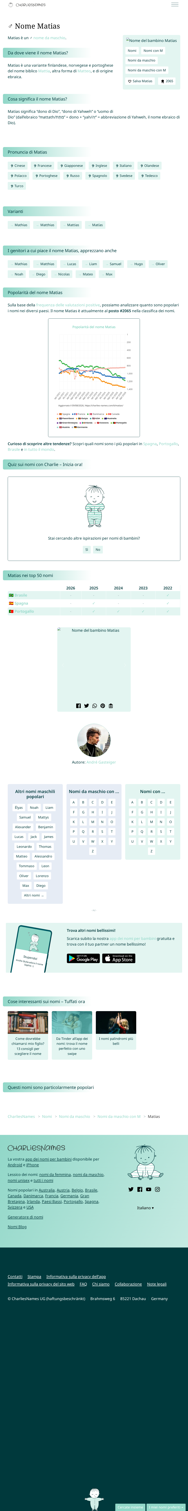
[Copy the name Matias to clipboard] (110, 706)
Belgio (77, 1190)
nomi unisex (19, 1180)
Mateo (88, 274)
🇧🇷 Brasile (18, 595)
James (48, 836)
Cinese (19, 165)
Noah (19, 274)
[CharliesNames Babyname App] (28, 5)
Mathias (21, 225)
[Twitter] (131, 1188)
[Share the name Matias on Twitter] (86, 706)
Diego (40, 274)
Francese (44, 165)
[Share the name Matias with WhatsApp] (94, 706)
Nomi (132, 50)
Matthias (47, 225)
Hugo (138, 264)
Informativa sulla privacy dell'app (76, 1276)
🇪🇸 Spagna (18, 603)
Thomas (45, 846)
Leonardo (24, 846)
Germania (69, 1195)
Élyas (19, 807)
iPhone (32, 1164)
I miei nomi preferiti (164, 1507)
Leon (45, 866)
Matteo (84, 70)
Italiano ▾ (145, 1207)
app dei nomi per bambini (133, 938)
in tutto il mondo (39, 449)
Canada (14, 1195)
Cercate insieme (130, 1507)
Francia (51, 1195)
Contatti (15, 1276)
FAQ (83, 1284)
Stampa (34, 1276)
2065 (169, 81)
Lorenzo (42, 876)
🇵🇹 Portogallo (21, 611)
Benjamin (45, 827)
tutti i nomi (43, 1180)
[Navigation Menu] (176, 5)
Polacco (20, 175)
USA (30, 1207)
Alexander (23, 827)
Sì (86, 549)
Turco (18, 186)
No (98, 549)
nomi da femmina (55, 1174)
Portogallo (168, 443)
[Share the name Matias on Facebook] (78, 706)
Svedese (125, 175)
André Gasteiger (101, 762)
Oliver (160, 264)
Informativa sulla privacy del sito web (41, 1284)
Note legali (157, 1284)
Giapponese (73, 165)
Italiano (125, 165)
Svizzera (15, 1207)
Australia (47, 1190)
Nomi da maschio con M (147, 70)
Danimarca (33, 1195)
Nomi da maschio (141, 60)
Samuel (115, 264)
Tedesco (151, 175)
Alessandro (43, 856)
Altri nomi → (34, 895)
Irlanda (33, 1201)
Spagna (150, 443)
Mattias (73, 225)
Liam (93, 264)
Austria (63, 1190)
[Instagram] (157, 1188)
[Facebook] (140, 1188)
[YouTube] (148, 1188)
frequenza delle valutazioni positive (68, 304)
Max (109, 274)
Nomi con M (153, 50)
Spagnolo (99, 175)
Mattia (44, 70)
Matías (97, 225)
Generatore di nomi (25, 1216)
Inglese (101, 165)
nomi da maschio (88, 1174)
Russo (74, 175)
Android (15, 1164)
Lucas (71, 264)
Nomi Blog (17, 1226)
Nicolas (64, 274)
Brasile (14, 449)
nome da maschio (49, 37)
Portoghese (47, 175)
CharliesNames (21, 1116)
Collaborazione (128, 1284)
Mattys (43, 817)
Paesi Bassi (52, 1201)
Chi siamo (101, 1284)
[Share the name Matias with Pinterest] (102, 706)
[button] (62, 665)
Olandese (151, 165)
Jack (34, 836)
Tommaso (26, 866)
